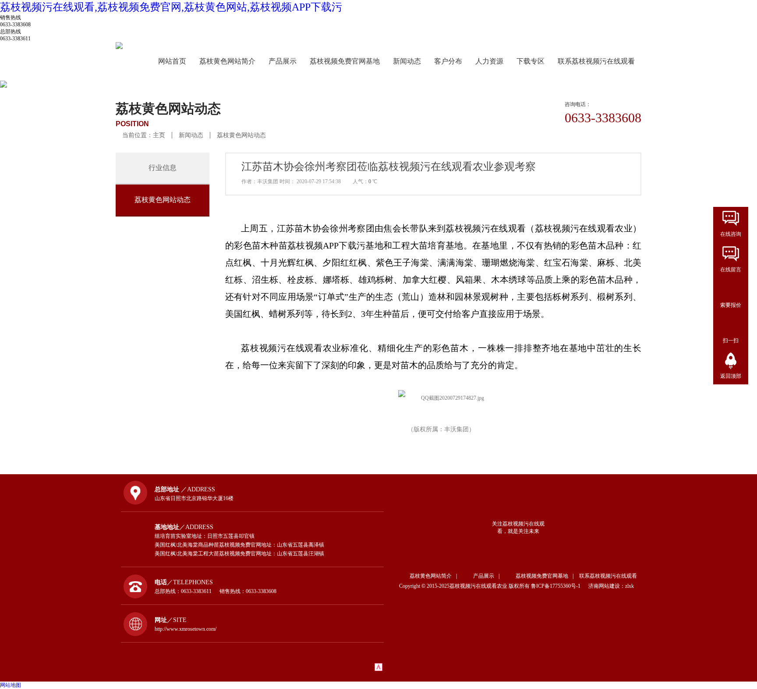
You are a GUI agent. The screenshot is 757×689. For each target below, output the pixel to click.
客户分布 (448, 61)
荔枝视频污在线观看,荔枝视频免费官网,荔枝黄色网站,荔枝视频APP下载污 (171, 7)
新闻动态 (407, 61)
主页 (159, 135)
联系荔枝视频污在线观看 (596, 61)
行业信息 (163, 167)
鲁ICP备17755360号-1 (559, 586)
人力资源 (489, 61)
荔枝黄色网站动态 (241, 135)
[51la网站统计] (378, 669)
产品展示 (283, 61)
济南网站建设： (606, 586)
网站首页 (172, 61)
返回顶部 (730, 376)
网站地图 (10, 685)
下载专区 (530, 61)
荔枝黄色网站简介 (227, 61)
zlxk (629, 586)
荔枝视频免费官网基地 (345, 61)
